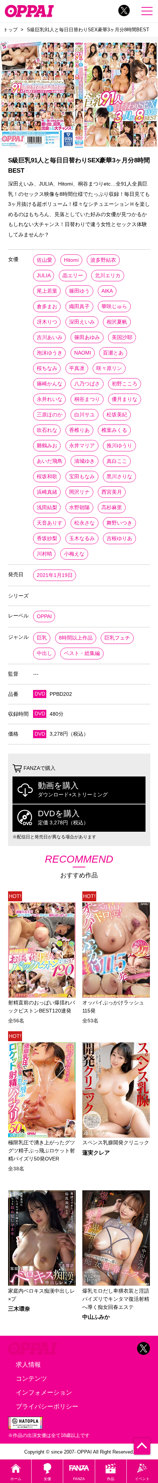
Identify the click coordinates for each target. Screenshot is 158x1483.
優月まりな (124, 399)
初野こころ (124, 384)
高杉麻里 (111, 507)
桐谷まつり (87, 399)
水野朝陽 (79, 507)
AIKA (107, 291)
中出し (44, 653)
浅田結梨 (47, 507)
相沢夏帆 (117, 322)
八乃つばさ (87, 384)
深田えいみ (82, 322)
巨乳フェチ (117, 638)
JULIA (44, 275)
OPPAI (44, 616)
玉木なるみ (82, 538)
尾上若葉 (47, 291)
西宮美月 (111, 492)
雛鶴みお (47, 445)
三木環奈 (19, 1309)
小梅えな (74, 554)
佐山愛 (44, 260)
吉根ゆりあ (119, 538)
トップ (10, 29)
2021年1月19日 (55, 575)
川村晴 (44, 554)
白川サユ (84, 415)
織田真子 (79, 306)
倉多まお (47, 306)
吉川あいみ (49, 337)
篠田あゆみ (87, 337)
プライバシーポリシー (47, 1406)
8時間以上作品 (76, 638)
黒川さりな (119, 476)
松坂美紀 (117, 415)
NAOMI (82, 353)
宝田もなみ (82, 476)
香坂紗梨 (47, 538)
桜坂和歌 (47, 476)
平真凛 (77, 368)
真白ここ (117, 461)
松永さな (84, 523)
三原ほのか (49, 415)
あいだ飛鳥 (49, 461)
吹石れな (47, 430)
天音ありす (49, 523)
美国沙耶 (122, 337)
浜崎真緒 (47, 492)
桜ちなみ (47, 368)
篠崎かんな (49, 384)
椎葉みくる (114, 430)
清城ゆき (84, 461)
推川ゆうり (119, 445)
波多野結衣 (103, 260)
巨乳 (42, 638)
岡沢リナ (79, 492)
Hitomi (71, 260)
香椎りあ (79, 430)
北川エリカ (108, 275)
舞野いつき (119, 523)
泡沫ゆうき (49, 353)
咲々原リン (109, 368)
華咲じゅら (114, 306)
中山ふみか (96, 1317)
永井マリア (82, 445)
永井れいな (49, 399)
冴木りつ (47, 322)
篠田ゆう (79, 291)
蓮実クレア (96, 1153)
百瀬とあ (113, 353)
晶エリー (72, 275)
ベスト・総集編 (82, 653)
